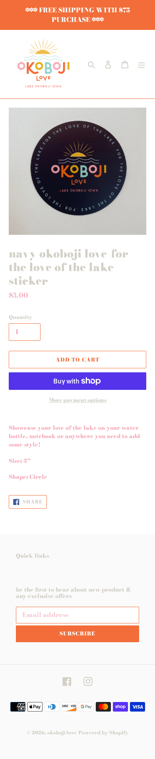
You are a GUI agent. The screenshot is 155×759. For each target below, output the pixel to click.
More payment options (78, 400)
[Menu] (141, 64)
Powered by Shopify (103, 732)
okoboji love (62, 732)
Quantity (21, 317)
